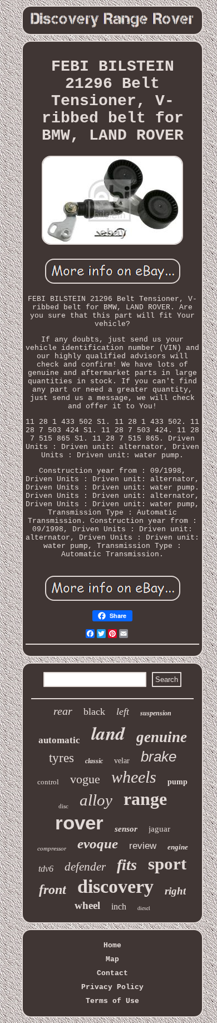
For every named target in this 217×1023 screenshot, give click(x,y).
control (48, 782)
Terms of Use (112, 1001)
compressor (51, 848)
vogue (85, 779)
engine (177, 847)
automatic (59, 740)
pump (177, 782)
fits (127, 864)
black (94, 711)
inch (118, 906)
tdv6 (45, 868)
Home (112, 945)
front (52, 889)
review (142, 846)
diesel (143, 908)
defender (85, 866)
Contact (112, 973)
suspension (155, 713)
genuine (161, 737)
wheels (133, 777)
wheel (87, 905)
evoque (97, 843)
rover (79, 822)
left (122, 711)
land (108, 733)
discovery (115, 886)
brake (158, 756)
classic (94, 761)
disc (63, 806)
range (145, 799)
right (175, 891)
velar (122, 761)
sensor (126, 828)
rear (62, 711)
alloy (96, 800)
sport (167, 863)
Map (112, 959)
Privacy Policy (112, 987)
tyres (61, 758)
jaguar (159, 828)
